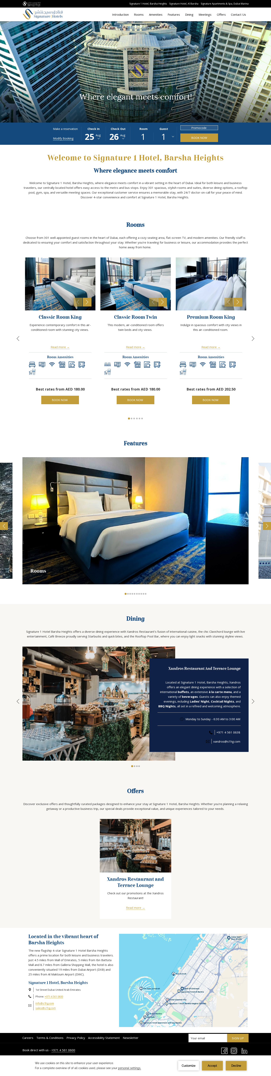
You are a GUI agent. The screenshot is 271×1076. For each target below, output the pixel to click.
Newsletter (130, 1038)
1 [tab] (129, 418)
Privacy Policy (75, 1038)
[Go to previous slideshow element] (78, 302)
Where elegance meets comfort (135, 171)
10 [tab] (145, 594)
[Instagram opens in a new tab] (234, 1050)
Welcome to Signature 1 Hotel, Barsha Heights (135, 158)
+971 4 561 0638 (228, 732)
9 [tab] (143, 594)
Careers (27, 1038)
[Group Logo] (31, 3)
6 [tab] (142, 418)
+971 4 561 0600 (54, 996)
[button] (93, 134)
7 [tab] (139, 594)
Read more (58, 347)
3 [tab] (134, 418)
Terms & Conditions (49, 1038)
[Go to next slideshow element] (87, 302)
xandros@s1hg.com (226, 741)
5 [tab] (139, 418)
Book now (199, 138)
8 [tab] (141, 594)
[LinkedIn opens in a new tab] (244, 1050)
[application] (135, 1065)
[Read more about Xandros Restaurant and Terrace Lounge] (135, 846)
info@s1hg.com (45, 1003)
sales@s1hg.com (46, 1008)
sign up (238, 1038)
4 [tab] (137, 418)
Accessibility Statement (104, 1038)
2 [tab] (132, 418)
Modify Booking (63, 138)
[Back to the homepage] (42, 14)
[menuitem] (120, 14)
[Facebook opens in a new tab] (224, 1050)
